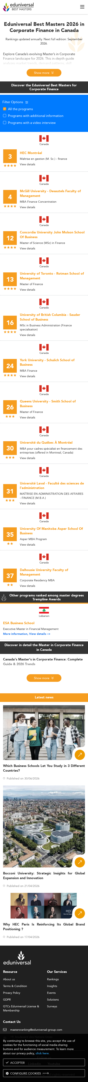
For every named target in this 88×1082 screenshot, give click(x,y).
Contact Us (11, 1022)
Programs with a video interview (32, 122)
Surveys (52, 1006)
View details (27, 164)
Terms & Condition (15, 986)
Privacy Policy (11, 993)
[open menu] (82, 7)
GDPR (7, 1000)
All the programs (20, 108)
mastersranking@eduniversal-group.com (36, 1030)
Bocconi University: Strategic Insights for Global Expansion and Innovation (44, 876)
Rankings (53, 979)
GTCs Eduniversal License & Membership (21, 1006)
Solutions (53, 1000)
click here (42, 1053)
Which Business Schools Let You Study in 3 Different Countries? (44, 768)
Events (51, 993)
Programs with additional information (35, 115)
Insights (52, 986)
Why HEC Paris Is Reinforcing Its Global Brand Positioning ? (44, 927)
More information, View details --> (26, 634)
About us (9, 979)
